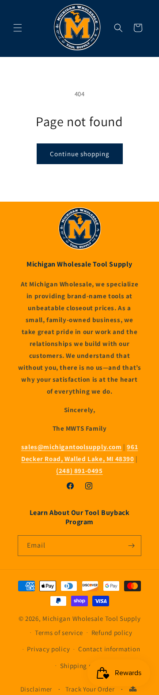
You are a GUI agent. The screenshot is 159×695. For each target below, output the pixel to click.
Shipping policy (84, 665)
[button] (17, 28)
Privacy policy (48, 649)
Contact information (109, 649)
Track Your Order (90, 689)
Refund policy (111, 632)
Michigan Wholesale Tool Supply (91, 618)
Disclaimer (36, 689)
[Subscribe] (131, 545)
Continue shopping (80, 154)
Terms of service (59, 632)
